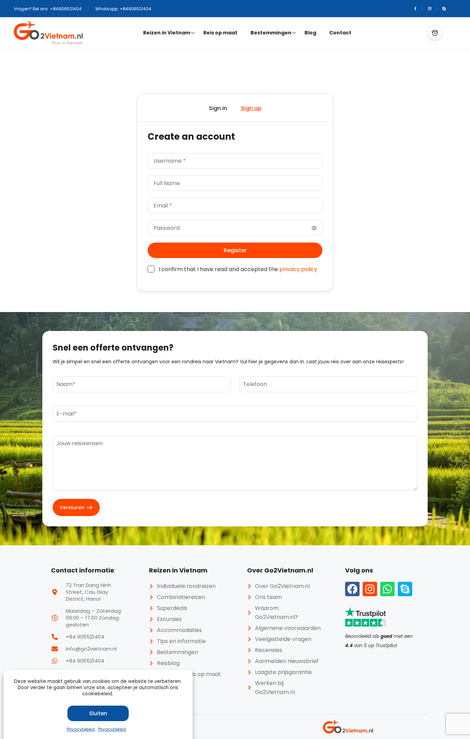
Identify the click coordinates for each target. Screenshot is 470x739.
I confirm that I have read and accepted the (238, 269)
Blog (310, 32)
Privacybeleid (81, 729)
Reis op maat (220, 32)
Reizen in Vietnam (166, 32)
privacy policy (298, 269)
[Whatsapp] (387, 589)
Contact (340, 32)
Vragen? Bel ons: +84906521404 (48, 9)
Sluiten (98, 713)
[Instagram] (370, 589)
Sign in (218, 108)
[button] (434, 32)
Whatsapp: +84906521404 (123, 9)
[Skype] (405, 589)
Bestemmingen (270, 32)
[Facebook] (352, 589)
